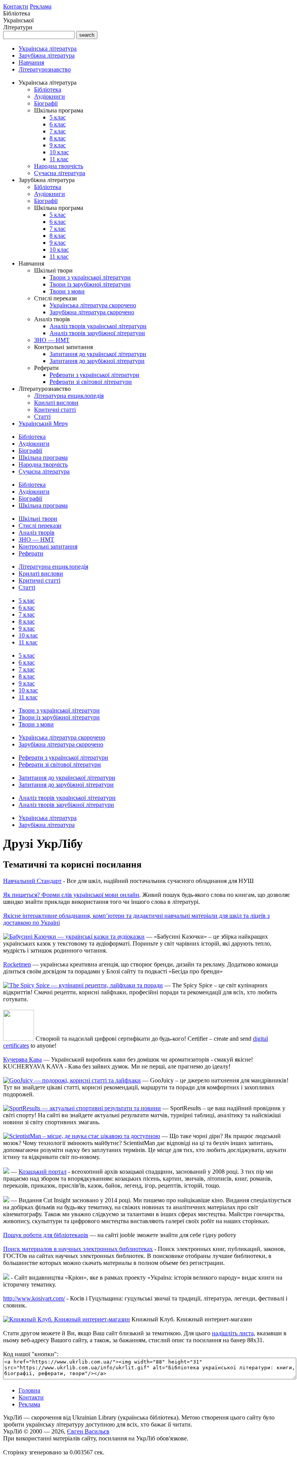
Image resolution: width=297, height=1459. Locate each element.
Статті (42, 416)
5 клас (58, 117)
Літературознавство (45, 69)
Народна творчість (58, 166)
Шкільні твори (38, 518)
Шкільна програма (43, 457)
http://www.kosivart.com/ (34, 1298)
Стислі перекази (40, 525)
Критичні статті (55, 409)
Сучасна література (59, 173)
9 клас (58, 145)
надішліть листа (233, 1333)
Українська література (48, 48)
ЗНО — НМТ (52, 340)
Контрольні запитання (48, 546)
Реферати (31, 553)
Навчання (31, 62)
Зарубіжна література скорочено (92, 312)
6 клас (58, 124)
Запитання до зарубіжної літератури (97, 361)
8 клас (58, 138)
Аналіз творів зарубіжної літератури (97, 333)
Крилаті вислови (56, 402)
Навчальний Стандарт (32, 881)
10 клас (59, 152)
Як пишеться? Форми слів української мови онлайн (71, 894)
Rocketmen (17, 964)
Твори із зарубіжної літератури (90, 284)
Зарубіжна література (47, 55)
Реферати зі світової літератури (91, 381)
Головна (29, 1390)
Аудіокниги (49, 96)
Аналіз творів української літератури (98, 326)
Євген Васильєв (88, 1431)
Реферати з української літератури (94, 375)
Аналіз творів (37, 532)
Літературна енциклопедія (69, 395)
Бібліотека (47, 89)
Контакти (15, 6)
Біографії (46, 103)
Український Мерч (43, 423)
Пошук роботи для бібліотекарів (45, 1235)
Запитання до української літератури (98, 354)
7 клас (58, 131)
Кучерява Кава (22, 1059)
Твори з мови (67, 291)
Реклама (40, 6)
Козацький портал (43, 1171)
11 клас (59, 159)
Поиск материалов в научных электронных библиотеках (78, 1249)
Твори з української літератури (90, 277)
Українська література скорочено (93, 305)
